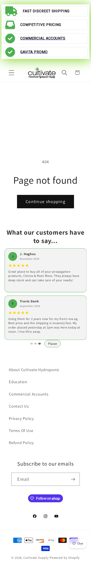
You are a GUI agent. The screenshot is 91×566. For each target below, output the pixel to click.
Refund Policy (21, 442)
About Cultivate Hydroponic (34, 369)
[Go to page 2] (35, 344)
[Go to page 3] (39, 344)
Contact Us (19, 406)
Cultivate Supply (36, 557)
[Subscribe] (73, 479)
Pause (52, 343)
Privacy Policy (21, 418)
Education (18, 381)
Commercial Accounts (29, 394)
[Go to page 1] (31, 344)
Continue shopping (45, 201)
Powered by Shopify (65, 557)
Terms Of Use (21, 430)
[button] (11, 72)
